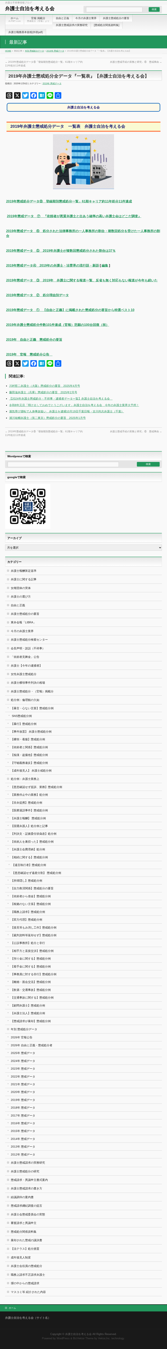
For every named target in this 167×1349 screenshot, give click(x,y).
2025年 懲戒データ (23, 1053)
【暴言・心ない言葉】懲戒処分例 (32, 708)
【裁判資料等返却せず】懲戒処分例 (33, 935)
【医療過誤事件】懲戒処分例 (29, 810)
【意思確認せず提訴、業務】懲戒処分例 (36, 787)
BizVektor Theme (83, 1338)
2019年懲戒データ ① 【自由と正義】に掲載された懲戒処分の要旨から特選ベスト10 (70, 310)
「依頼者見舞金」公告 (25, 656)
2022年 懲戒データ (23, 1076)
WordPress (63, 1338)
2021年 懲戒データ (23, 1084)
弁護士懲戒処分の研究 (25, 1171)
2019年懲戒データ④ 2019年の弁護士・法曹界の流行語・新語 (52, 265)
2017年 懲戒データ (23, 1115)
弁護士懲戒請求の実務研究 (28, 1162)
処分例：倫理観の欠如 (25, 700)
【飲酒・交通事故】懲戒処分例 (31, 989)
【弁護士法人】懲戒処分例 (28, 1013)
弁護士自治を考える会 (30, 8)
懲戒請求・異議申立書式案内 (29, 1179)
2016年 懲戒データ (23, 1123)
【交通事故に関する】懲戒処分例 (32, 997)
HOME (8, 51)
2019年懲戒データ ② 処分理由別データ (37, 295)
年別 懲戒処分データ (34, 51)
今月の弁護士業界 (22, 631)
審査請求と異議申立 (23, 1223)
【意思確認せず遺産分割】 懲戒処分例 (36, 872)
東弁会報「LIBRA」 (23, 622)
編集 (105, 265)
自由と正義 (18, 605)
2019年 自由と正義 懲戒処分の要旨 (34, 339)
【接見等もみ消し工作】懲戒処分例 (33, 927)
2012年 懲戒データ (23, 1154)
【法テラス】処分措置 (25, 1248)
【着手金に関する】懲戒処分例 (31, 966)
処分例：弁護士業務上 (25, 778)
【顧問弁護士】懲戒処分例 (28, 1005)
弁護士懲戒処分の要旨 (25, 613)
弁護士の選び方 (21, 596)
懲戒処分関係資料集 (23, 1231)
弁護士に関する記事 (23, 579)
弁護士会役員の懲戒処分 (26, 1266)
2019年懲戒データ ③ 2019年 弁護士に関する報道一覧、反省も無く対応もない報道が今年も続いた (82, 280)
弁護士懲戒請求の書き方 (26, 1188)
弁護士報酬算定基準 (23, 570)
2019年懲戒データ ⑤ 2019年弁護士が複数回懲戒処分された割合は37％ (61, 250)
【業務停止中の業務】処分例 (29, 794)
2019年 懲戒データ (55, 51)
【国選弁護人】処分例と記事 (29, 826)
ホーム (12, 1308)
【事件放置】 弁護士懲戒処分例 (31, 731)
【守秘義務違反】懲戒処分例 (29, 762)
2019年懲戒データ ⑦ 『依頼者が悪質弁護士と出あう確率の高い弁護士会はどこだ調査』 (74, 216)
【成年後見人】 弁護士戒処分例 (31, 770)
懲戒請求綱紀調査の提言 (26, 1205)
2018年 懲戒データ (23, 1107)
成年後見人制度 (21, 1257)
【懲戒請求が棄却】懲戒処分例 (31, 1021)
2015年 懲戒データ (23, 1131)
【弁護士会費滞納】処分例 (28, 849)
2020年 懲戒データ (23, 1092)
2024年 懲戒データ (23, 1061)
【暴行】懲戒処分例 (23, 723)
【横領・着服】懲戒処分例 (28, 739)
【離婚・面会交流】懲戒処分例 (31, 982)
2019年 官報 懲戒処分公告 (29, 354)
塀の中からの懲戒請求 (25, 1283)
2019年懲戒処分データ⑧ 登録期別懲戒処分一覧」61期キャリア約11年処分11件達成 (69, 201)
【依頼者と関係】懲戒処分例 (29, 747)
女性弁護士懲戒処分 (23, 674)
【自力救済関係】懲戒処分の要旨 (32, 888)
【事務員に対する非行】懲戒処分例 (33, 974)
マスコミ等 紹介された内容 (28, 1292)
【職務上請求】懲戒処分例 (28, 911)
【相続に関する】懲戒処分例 (29, 857)
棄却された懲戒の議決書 (26, 1240)
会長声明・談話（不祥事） (28, 648)
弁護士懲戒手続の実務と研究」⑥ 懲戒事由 (136, 62)
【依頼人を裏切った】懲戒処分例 (32, 841)
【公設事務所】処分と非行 (28, 943)
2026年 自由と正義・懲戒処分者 (31, 1045)
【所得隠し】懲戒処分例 (26, 880)
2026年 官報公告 (21, 1037)
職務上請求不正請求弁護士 (28, 1274)
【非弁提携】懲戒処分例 (26, 802)
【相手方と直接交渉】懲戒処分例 (32, 950)
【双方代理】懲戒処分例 (26, 919)
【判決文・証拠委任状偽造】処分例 (33, 833)
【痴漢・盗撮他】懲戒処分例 (29, 755)
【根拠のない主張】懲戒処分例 (31, 904)
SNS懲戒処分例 (22, 716)
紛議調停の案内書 (22, 1197)
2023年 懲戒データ (23, 1068)
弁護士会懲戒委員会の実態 (28, 1214)
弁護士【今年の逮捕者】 (26, 665)
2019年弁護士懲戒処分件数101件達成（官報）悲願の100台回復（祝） (57, 324)
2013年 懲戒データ (23, 1146)
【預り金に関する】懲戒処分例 (31, 958)
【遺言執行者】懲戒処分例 (29, 865)
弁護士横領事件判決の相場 (28, 682)
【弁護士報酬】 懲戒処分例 (28, 818)
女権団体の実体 (21, 588)
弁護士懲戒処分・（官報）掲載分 (32, 691)
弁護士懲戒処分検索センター (29, 639)
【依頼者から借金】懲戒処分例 (31, 896)
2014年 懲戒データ (23, 1138)
